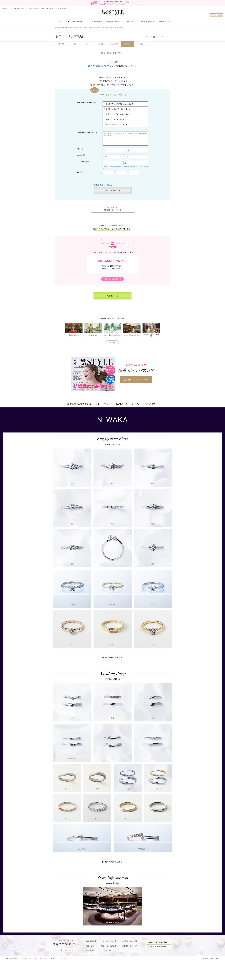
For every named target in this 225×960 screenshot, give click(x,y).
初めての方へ (90, 950)
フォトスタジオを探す (109, 941)
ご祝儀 (101, 44)
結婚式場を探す (92, 941)
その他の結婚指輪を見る (111, 862)
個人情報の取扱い (99, 185)
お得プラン (127, 44)
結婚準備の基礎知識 (129, 941)
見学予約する (112, 296)
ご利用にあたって (26, 958)
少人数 (140, 44)
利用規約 (108, 185)
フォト (88, 44)
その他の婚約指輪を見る (111, 657)
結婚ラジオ (90, 946)
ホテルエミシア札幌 (69, 36)
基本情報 (61, 44)
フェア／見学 (114, 44)
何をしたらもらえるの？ (112, 279)
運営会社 (53, 958)
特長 (74, 44)
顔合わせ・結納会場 (108, 946)
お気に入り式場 (217, 15)
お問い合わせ (64, 958)
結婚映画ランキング (129, 946)
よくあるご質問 (106, 950)
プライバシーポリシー (41, 958)
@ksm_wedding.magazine (158, 946)
